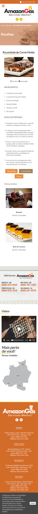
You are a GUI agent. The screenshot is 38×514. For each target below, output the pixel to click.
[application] (19, 329)
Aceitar (33, 503)
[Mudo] (30, 340)
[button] (19, 329)
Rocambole (11, 171)
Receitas (9, 25)
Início (3, 25)
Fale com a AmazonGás (28, 2)
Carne (19, 176)
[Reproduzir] (4, 340)
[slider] (17, 340)
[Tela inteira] (34, 340)
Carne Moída (26, 171)
